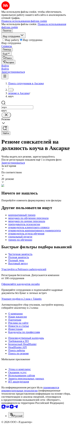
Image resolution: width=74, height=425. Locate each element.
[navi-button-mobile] (4, 76)
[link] (7, 58)
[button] (5, 65)
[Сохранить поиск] (4, 128)
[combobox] (17, 107)
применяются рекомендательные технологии (30, 389)
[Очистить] (6, 115)
